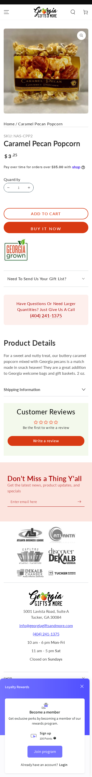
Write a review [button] (46, 440)
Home (9, 123)
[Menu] (6, 12)
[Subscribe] (79, 501)
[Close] (82, 686)
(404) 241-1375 (46, 315)
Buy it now (46, 228)
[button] (72, 12)
